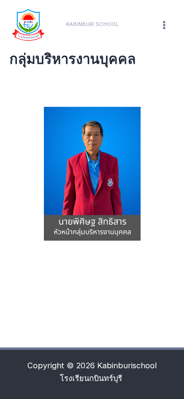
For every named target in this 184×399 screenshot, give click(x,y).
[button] (92, 24)
